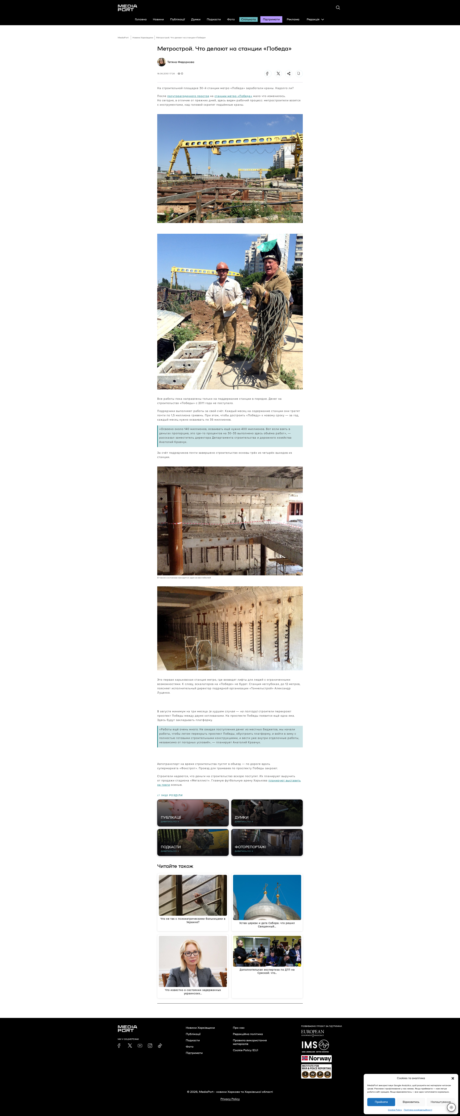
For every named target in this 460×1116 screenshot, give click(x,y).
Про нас (239, 1027)
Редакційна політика (248, 1034)
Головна (141, 19)
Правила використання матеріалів (250, 1042)
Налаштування (441, 1102)
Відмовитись (411, 1102)
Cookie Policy (395, 1110)
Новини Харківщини (142, 38)
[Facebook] (268, 73)
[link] (120, 1045)
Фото (231, 19)
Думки (196, 19)
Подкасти (214, 19)
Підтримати (271, 19)
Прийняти (381, 1102)
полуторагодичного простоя (188, 96)
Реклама (293, 19)
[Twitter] (278, 73)
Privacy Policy (230, 1099)
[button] (453, 1078)
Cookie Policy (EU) (245, 1050)
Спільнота (248, 19)
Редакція (313, 19)
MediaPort (123, 38)
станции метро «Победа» (233, 96)
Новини (158, 19)
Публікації (177, 19)
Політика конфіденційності (418, 1110)
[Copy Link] (299, 73)
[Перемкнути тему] (451, 1107)
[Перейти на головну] (127, 8)
